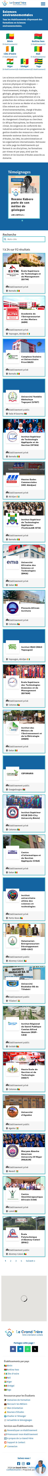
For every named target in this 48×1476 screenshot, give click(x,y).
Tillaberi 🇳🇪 (14, 1001)
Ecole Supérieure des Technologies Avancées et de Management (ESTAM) (30, 688)
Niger (8, 1381)
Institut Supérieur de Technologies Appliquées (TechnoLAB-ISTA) (31, 523)
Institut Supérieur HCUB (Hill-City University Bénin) (31, 815)
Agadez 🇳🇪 (14, 1128)
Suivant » (30, 1261)
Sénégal (9, 1385)
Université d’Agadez (27, 1113)
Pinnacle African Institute (30, 609)
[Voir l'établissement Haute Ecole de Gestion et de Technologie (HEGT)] (12, 1069)
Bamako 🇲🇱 (14, 291)
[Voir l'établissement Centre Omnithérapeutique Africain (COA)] (12, 1194)
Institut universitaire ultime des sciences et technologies (28, 901)
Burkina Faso (11, 1369)
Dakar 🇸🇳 (13, 585)
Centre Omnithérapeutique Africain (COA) (32, 1197)
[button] (43, 3)
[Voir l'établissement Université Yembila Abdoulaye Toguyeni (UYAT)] (12, 397)
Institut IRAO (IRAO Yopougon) (31, 648)
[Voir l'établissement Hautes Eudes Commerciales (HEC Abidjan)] (12, 479)
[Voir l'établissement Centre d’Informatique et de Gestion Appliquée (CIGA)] (12, 852)
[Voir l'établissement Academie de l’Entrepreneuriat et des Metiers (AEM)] (12, 314)
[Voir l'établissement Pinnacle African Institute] (12, 608)
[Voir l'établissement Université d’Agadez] (12, 1112)
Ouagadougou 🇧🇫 (17, 789)
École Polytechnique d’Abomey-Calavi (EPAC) (30, 1238)
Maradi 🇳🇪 (14, 1171)
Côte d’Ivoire (11, 1373)
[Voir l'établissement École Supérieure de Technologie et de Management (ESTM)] (12, 271)
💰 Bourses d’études (14, 1412)
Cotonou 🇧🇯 (14, 624)
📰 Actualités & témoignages (18, 1420)
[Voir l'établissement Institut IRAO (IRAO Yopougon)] (12, 647)
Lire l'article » (17, 215)
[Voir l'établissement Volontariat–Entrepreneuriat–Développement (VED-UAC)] (12, 941)
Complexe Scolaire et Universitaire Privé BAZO (31, 359)
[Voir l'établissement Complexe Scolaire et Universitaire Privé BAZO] (12, 356)
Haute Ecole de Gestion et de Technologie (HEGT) (29, 1073)
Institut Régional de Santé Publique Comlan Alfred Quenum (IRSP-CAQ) (31, 1029)
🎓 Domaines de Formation (17, 1400)
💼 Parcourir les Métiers (15, 1404)
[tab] (22, 220)
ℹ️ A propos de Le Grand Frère (18, 1438)
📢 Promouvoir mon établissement (21, 1434)
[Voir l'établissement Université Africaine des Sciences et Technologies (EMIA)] (12, 563)
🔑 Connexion (10, 1446)
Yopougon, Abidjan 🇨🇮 (19, 333)
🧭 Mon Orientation (13, 1408)
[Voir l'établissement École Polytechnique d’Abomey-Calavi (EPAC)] (12, 1234)
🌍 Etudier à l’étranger (15, 1416)
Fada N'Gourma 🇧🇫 (18, 413)
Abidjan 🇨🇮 (14, 496)
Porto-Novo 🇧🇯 (16, 918)
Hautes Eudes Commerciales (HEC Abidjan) (29, 482)
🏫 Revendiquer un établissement (20, 1430)
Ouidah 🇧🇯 (14, 1046)
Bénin (8, 1365)
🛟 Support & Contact (14, 1442)
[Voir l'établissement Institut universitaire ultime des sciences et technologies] (12, 896)
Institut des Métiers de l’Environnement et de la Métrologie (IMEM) (31, 733)
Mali (7, 1377)
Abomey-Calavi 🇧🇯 (18, 961)
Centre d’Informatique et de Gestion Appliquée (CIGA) (31, 856)
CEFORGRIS (27, 773)
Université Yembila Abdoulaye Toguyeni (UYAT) (31, 399)
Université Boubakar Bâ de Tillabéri (30, 986)
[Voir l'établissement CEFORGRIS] (12, 773)
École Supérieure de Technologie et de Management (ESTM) (31, 275)
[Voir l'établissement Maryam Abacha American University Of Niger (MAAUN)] (12, 1151)
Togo (7, 1390)
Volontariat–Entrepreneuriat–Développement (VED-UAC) (30, 945)
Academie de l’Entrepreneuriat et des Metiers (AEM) (30, 317)
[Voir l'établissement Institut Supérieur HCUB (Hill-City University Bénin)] (12, 813)
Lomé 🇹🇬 (13, 1211)
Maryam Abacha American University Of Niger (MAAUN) (31, 1155)
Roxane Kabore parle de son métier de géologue (22, 204)
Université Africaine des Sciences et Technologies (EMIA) (28, 568)
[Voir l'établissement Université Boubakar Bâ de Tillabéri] (12, 983)
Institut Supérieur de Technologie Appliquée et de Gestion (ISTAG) (31, 440)
